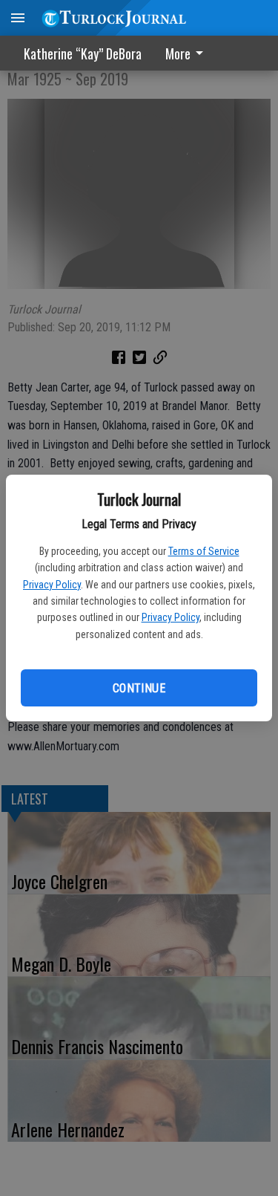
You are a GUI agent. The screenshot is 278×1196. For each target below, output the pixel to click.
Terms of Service (203, 551)
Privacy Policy (52, 585)
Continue (139, 688)
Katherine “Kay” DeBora (83, 53)
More (178, 53)
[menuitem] (188, 53)
